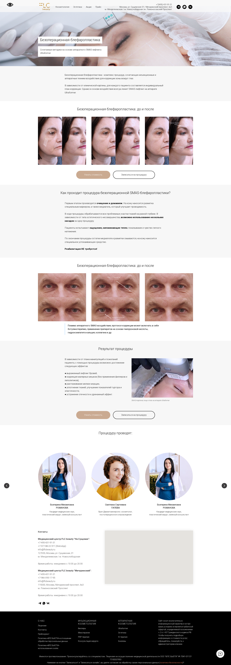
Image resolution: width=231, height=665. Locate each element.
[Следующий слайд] (224, 485)
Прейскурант (43, 634)
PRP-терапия (83, 637)
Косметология (62, 7)
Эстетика (77, 7)
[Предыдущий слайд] (6, 485)
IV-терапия (122, 637)
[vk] (190, 7)
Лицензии (42, 626)
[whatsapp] (184, 7)
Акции (88, 7)
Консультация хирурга (88, 641)
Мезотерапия (84, 633)
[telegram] (179, 7)
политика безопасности (171, 662)
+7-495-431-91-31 (46, 542)
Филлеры (82, 628)
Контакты (42, 630)
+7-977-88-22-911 (46, 546)
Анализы (122, 641)
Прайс (98, 7)
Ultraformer (123, 628)
